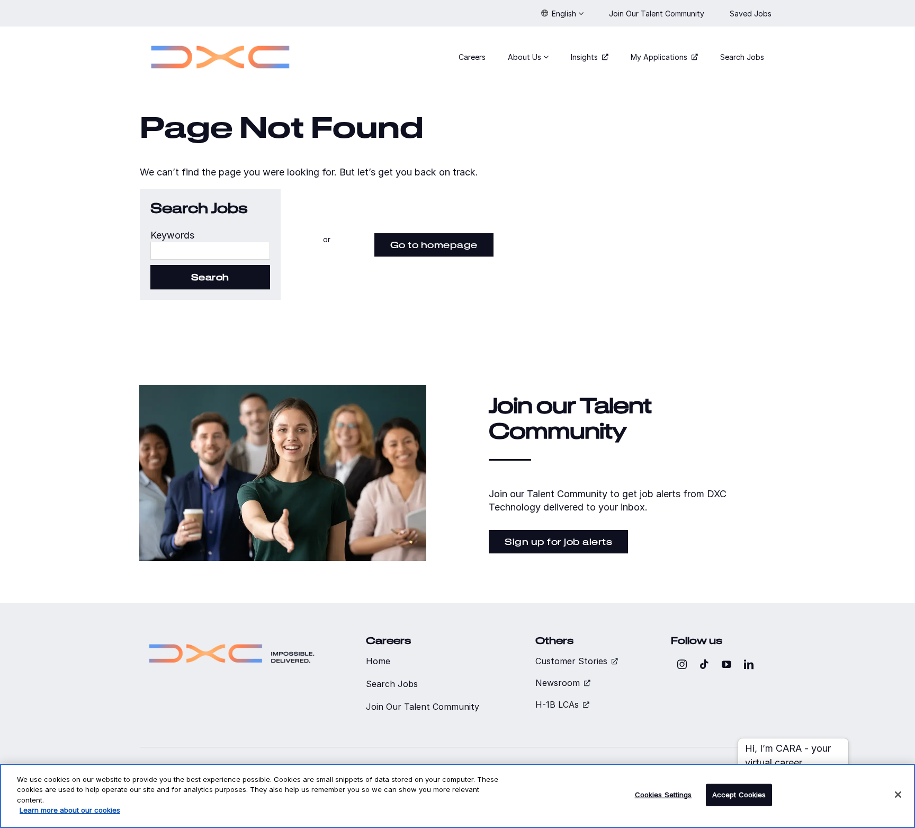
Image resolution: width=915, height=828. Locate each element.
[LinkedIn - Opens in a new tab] (749, 664)
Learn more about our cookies (70, 810)
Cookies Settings (663, 794)
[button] (562, 13)
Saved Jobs (752, 13)
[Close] (898, 794)
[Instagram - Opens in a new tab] (682, 664)
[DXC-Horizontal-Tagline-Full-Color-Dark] (232, 639)
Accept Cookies (739, 794)
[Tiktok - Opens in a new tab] (704, 664)
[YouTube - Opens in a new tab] (726, 664)
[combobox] (210, 251)
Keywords (172, 235)
